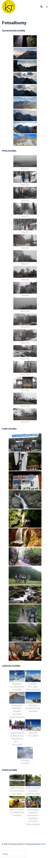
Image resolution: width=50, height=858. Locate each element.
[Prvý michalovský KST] (8, 6)
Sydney (43, 844)
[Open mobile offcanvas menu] (47, 7)
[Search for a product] (41, 7)
